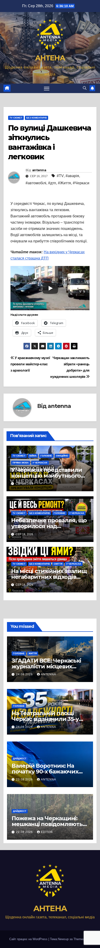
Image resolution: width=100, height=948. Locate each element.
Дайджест (19, 758)
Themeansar (81, 939)
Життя (33, 653)
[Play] (50, 288)
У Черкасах (40, 462)
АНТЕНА (50, 58)
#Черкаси (81, 183)
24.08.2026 (25, 674)
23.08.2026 (25, 779)
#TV (60, 176)
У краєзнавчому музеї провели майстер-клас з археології (30, 364)
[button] (85, 88)
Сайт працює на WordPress (28, 939)
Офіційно (62, 455)
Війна (33, 455)
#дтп (52, 183)
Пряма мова (21, 462)
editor (47, 832)
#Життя (64, 183)
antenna (39, 170)
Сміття (58, 564)
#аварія (72, 176)
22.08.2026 (25, 832)
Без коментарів (36, 117)
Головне (46, 455)
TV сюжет (16, 117)
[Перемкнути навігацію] (47, 88)
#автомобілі (36, 183)
